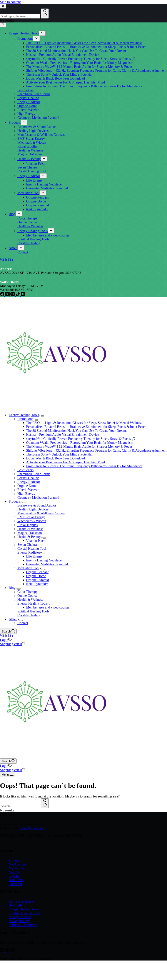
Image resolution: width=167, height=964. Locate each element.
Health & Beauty (29, 537)
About (13, 619)
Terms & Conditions (23, 925)
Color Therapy (27, 591)
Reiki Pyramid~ (37, 584)
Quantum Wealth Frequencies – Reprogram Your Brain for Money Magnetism (79, 442)
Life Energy (34, 556)
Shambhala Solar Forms (33, 474)
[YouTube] (2, 951)
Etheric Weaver (27, 489)
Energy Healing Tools (24, 415)
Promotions (25, 419)
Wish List (6, 636)
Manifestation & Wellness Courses (41, 513)
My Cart (14, 872)
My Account (17, 864)
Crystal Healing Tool (31, 548)
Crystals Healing (28, 615)
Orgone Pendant (37, 572)
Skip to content (10, 2)
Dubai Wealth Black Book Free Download (55, 458)
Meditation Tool (28, 568)
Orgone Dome (27, 486)
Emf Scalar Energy (22, 901)
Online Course (27, 595)
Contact (22, 623)
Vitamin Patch (35, 540)
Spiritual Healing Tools (33, 611)
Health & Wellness (30, 529)
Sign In (14, 876)
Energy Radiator (28, 482)
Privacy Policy (19, 921)
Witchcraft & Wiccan (31, 521)
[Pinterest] (7, 951)
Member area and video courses (48, 607)
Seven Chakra (27, 544)
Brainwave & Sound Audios (36, 505)
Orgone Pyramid (37, 580)
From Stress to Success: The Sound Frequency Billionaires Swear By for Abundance (84, 466)
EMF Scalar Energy (31, 517)
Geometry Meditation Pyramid (38, 497)
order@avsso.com (32, 828)
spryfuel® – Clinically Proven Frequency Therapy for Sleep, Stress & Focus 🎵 (81, 438)
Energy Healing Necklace (44, 560)
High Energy (26, 493)
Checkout (15, 884)
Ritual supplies (27, 525)
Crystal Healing (28, 478)
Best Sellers (25, 470)
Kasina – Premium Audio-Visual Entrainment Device (62, 434)
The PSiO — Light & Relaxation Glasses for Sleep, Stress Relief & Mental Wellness (84, 423)
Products (15, 501)
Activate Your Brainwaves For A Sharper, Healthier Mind (65, 462)
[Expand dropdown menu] (42, 416)
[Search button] (45, 803)
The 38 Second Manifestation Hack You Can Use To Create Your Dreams (76, 430)
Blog (12, 588)
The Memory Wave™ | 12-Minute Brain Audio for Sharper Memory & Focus (79, 446)
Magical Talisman (29, 533)
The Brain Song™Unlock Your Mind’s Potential (59, 454)
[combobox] (20, 806)
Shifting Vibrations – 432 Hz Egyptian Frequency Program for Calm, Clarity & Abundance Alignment (96, 450)
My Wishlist (17, 868)
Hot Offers (16, 880)
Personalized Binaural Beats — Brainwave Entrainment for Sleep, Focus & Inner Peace (86, 426)
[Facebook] (12, 951)
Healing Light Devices (32, 509)
